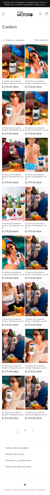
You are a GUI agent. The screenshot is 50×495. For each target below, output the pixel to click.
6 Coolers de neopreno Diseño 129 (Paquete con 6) (36, 225)
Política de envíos (15, 454)
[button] (3, 14)
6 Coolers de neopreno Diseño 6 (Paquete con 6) (12, 413)
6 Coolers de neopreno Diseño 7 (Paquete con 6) (36, 82)
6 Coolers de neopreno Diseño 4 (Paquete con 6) (12, 320)
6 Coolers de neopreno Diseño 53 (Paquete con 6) (36, 129)
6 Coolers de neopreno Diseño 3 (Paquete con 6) (12, 367)
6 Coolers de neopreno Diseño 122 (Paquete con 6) (12, 225)
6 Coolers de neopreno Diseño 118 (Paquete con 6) (12, 177)
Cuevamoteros (18, 490)
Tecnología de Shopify (35, 490)
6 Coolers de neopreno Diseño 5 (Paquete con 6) (36, 367)
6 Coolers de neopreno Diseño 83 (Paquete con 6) (13, 273)
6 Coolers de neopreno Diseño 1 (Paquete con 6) (12, 82)
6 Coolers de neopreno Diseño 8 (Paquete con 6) (36, 413)
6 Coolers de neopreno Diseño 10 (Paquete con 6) (36, 273)
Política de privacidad (17, 448)
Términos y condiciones (18, 460)
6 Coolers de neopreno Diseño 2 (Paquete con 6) (36, 320)
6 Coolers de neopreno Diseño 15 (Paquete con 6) (13, 129)
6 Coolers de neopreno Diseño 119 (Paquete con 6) (36, 177)
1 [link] (17, 430)
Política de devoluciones (18, 466)
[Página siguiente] (32, 430)
